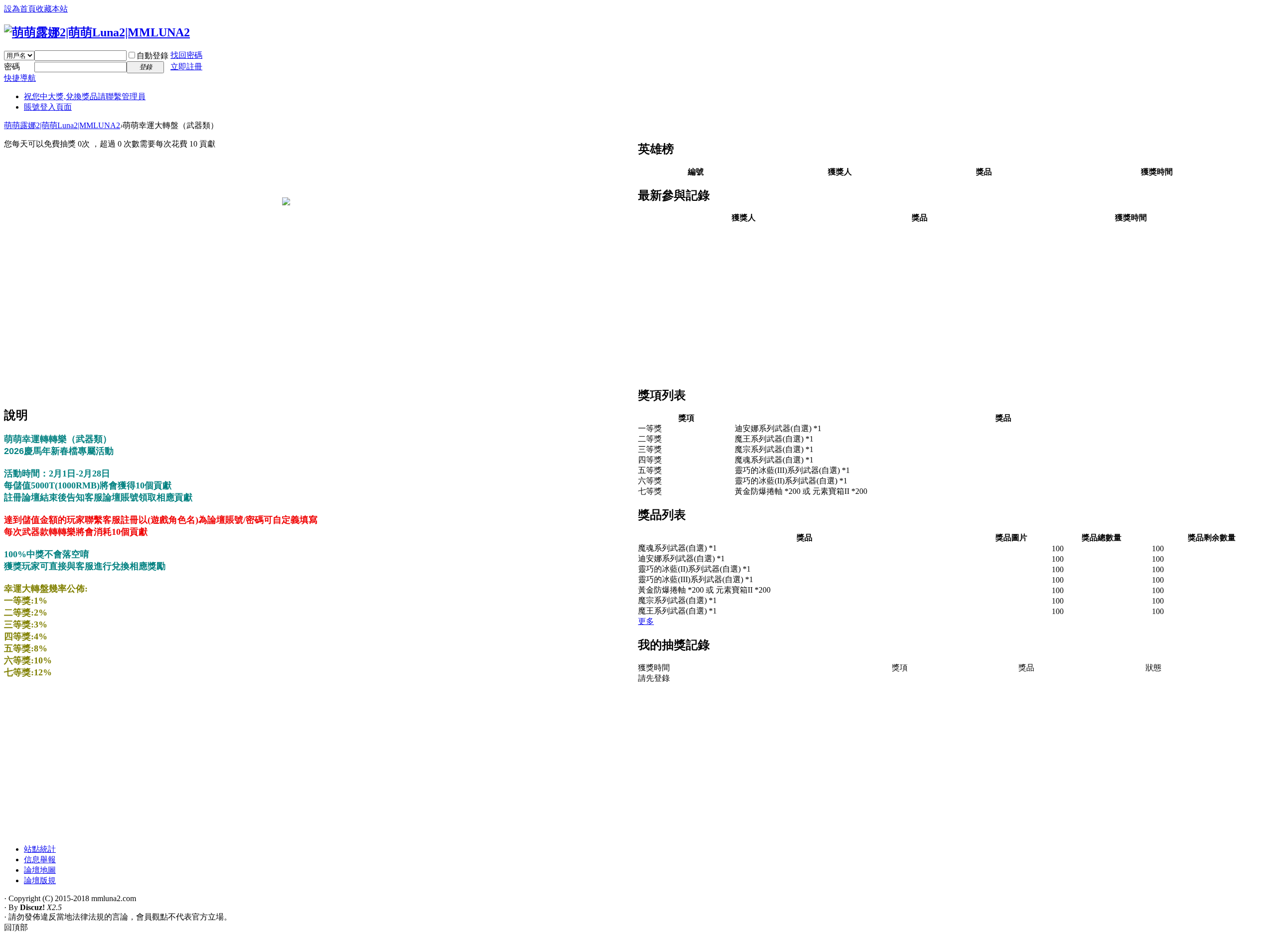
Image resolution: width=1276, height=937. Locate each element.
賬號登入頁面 (48, 107)
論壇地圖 (40, 870)
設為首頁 (20, 8)
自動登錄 (152, 55)
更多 (646, 621)
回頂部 (16, 927)
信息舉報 (40, 859)
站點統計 (40, 849)
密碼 (12, 66)
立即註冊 (186, 66)
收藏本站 (52, 8)
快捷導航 (20, 78)
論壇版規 (40, 880)
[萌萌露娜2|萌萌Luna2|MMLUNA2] (97, 32)
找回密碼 (186, 55)
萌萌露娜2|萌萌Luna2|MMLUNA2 (62, 125)
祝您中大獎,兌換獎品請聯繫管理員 (85, 96)
